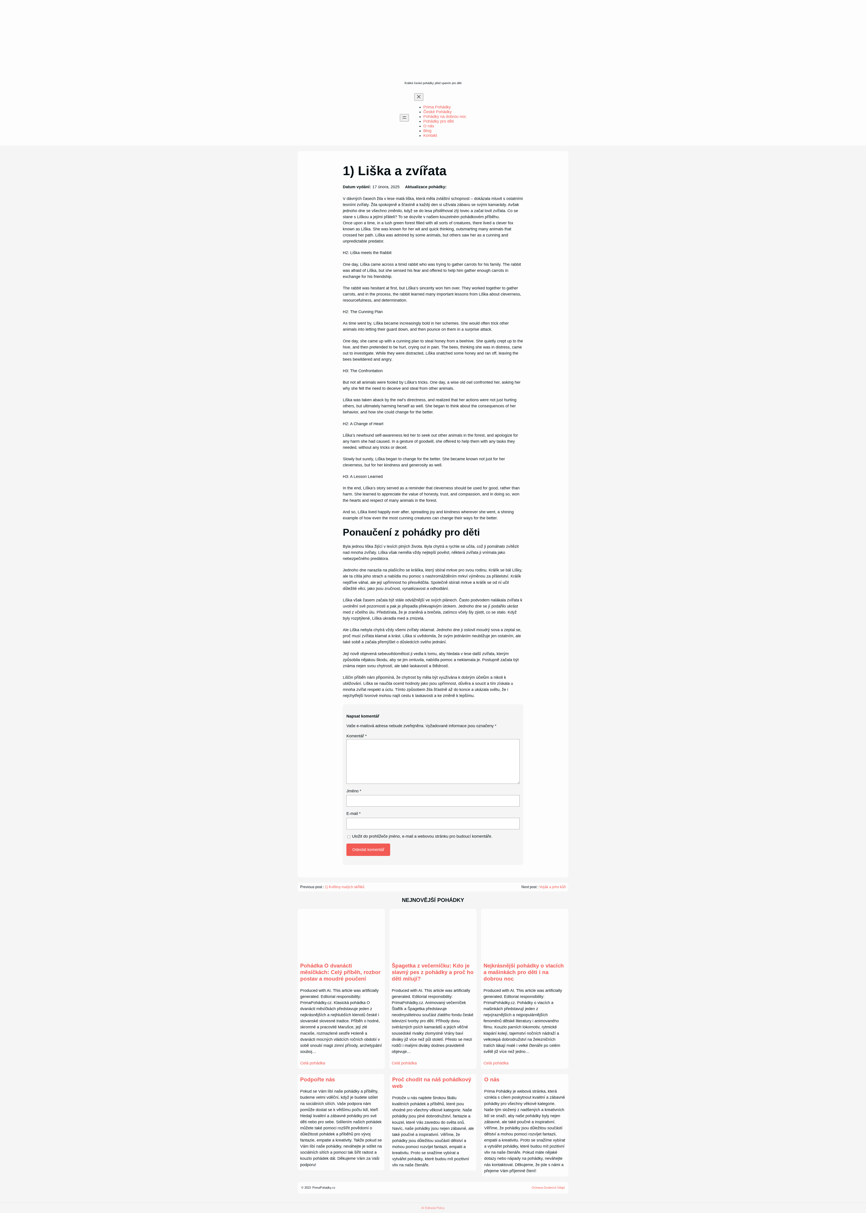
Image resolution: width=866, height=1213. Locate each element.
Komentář (356, 736)
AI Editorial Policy (433, 1208)
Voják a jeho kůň (552, 887)
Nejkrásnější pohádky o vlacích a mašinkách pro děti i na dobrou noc (524, 972)
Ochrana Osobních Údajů (548, 1187)
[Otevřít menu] (404, 118)
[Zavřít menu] (418, 97)
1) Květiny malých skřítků (344, 887)
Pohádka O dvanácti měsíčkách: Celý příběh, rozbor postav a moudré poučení (340, 972)
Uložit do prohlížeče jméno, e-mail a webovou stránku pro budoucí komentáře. (422, 836)
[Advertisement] (433, 46)
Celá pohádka (312, 1063)
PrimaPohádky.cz (323, 1187)
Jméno (353, 791)
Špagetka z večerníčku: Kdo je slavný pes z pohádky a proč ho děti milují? (433, 972)
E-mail (353, 813)
